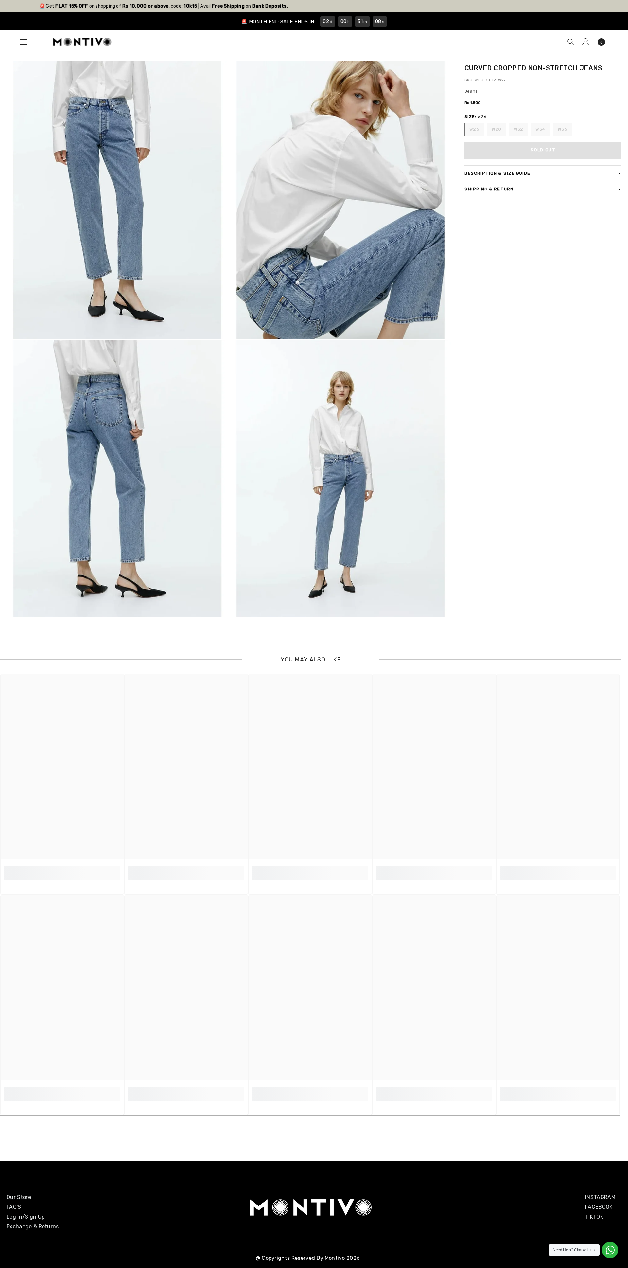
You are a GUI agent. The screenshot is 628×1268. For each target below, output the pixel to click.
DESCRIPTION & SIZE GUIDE (497, 173)
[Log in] (585, 41)
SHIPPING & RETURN (489, 189)
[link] (62, 869)
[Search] (571, 42)
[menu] (23, 42)
